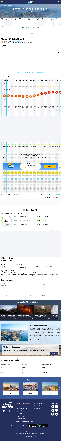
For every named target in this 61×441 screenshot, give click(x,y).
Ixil (11, 5)
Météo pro (37, 408)
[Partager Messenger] (56, 194)
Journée (22, 27)
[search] (59, 2)
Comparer (38, 27)
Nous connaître (20, 413)
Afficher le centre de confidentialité (37, 433)
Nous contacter (20, 419)
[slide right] (59, 98)
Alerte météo (20, 411)
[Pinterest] (52, 414)
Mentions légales (8, 431)
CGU (15, 431)
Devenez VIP (51, 166)
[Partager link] (46, 194)
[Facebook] (52, 406)
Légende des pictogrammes (24, 421)
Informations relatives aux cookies (35, 431)
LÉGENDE (5, 45)
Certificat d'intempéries (23, 408)
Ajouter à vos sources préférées (53, 197)
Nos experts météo (21, 406)
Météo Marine (38, 406)
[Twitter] (56, 406)
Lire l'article (54, 353)
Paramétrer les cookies (22, 433)
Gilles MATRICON (16, 41)
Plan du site (23, 431)
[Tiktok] (56, 414)
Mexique (5, 5)
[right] (59, 21)
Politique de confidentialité (50, 431)
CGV (18, 431)
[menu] (2, 2)
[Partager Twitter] (52, 194)
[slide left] (1, 98)
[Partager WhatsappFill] (59, 194)
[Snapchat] (52, 410)
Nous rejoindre (20, 416)
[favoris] (46, 9)
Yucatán (9, 5)
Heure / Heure (30, 27)
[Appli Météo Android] (43, 426)
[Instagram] (56, 410)
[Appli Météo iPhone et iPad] (33, 426)
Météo (1, 5)
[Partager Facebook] (49, 194)
